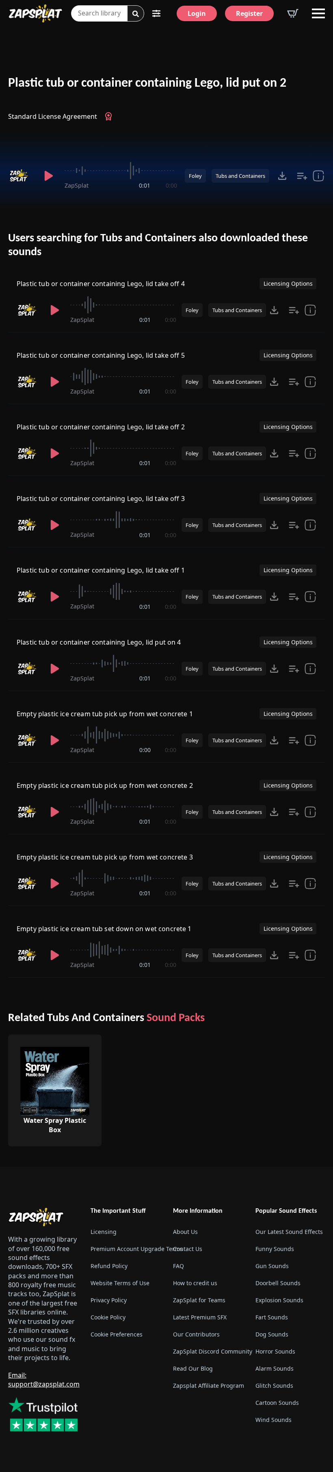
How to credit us (195, 1283)
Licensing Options (288, 283)
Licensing (104, 1232)
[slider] (121, 170)
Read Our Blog (193, 1368)
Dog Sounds (271, 1334)
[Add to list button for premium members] (302, 176)
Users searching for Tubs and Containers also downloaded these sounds (158, 245)
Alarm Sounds (274, 1368)
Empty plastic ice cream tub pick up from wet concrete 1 (105, 713)
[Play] (49, 176)
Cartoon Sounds (277, 1402)
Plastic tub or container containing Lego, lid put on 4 (99, 642)
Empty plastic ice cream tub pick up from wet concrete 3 (105, 857)
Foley (195, 175)
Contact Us (187, 1249)
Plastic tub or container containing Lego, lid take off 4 (101, 283)
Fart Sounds (271, 1317)
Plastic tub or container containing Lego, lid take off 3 (101, 498)
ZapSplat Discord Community (207, 1351)
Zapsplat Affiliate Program (207, 1385)
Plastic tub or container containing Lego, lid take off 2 (101, 426)
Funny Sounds (274, 1249)
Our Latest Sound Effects (289, 1232)
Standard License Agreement (52, 116)
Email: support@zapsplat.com (44, 1380)
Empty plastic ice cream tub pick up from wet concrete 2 (105, 785)
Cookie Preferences (117, 1334)
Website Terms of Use (120, 1283)
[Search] (136, 14)
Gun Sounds (272, 1266)
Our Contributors (196, 1334)
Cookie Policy (108, 1317)
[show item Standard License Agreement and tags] (318, 176)
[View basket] (293, 13)
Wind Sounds (273, 1420)
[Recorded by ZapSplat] (20, 176)
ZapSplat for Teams (199, 1300)
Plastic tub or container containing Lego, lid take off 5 (101, 355)
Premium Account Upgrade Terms (125, 1249)
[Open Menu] (318, 13)
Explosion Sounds (279, 1300)
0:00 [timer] (171, 185)
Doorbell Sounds (278, 1283)
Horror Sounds (275, 1351)
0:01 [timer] (144, 185)
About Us (185, 1232)
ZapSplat (77, 185)
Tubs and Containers (240, 175)
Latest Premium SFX (200, 1317)
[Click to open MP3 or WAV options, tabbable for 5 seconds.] (282, 176)
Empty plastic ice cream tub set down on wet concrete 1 (104, 928)
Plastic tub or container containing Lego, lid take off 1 (101, 570)
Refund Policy (109, 1266)
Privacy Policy (109, 1300)
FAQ (178, 1266)
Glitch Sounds (274, 1385)
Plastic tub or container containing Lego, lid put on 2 (147, 83)
